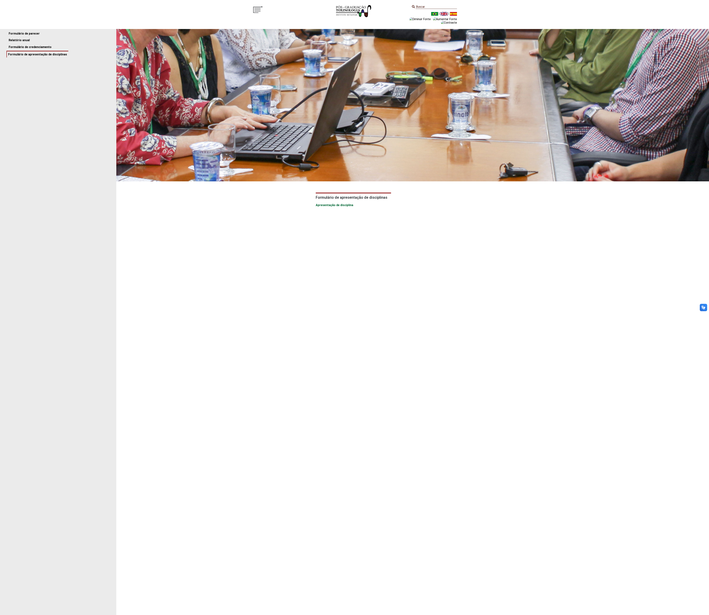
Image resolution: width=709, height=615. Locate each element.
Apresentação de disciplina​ (334, 205)
